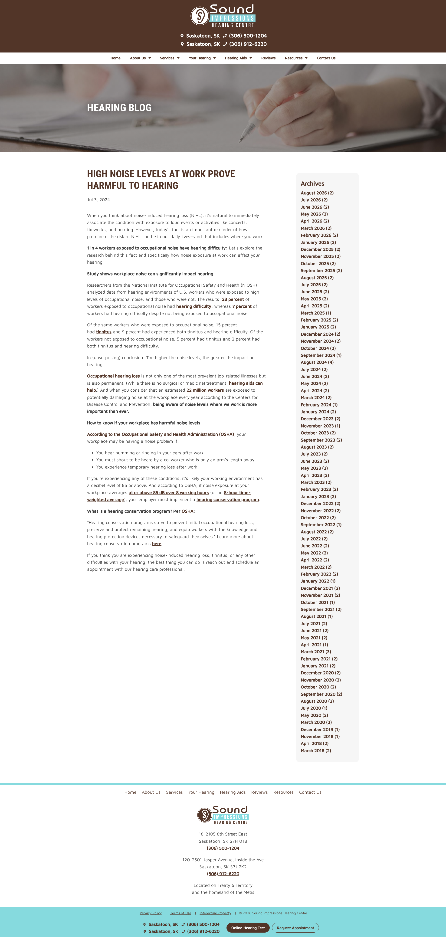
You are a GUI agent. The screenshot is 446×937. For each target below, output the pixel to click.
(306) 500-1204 (247, 36)
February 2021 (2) (319, 658)
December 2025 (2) (321, 249)
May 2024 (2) (314, 383)
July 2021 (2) (314, 623)
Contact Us (326, 58)
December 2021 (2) (320, 588)
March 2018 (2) (316, 750)
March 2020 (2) (316, 722)
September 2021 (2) (321, 609)
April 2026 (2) (315, 220)
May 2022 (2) (314, 552)
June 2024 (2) (315, 376)
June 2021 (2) (315, 630)
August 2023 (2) (317, 446)
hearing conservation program (228, 499)
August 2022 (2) (317, 531)
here (156, 543)
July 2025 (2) (314, 284)
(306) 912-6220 (247, 44)
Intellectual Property (215, 913)
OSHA (187, 511)
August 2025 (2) (317, 277)
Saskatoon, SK (202, 36)
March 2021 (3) (316, 651)
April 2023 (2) (315, 475)
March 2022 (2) (316, 567)
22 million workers (205, 390)
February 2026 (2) (319, 235)
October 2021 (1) (318, 602)
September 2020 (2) (321, 694)
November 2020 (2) (321, 679)
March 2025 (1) (316, 312)
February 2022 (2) (319, 574)
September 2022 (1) (321, 524)
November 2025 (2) (321, 256)
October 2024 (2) (318, 348)
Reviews (268, 58)
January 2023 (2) (318, 496)
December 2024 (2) (321, 334)
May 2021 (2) (314, 637)
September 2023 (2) (321, 439)
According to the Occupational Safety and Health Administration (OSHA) (160, 434)
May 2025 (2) (314, 298)
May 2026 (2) (314, 213)
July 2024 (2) (314, 369)
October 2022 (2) (318, 517)
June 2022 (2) (315, 545)
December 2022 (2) (321, 503)
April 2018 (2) (315, 743)
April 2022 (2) (315, 559)
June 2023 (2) (315, 461)
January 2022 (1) (318, 580)
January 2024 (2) (318, 411)
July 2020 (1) (314, 708)
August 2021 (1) (317, 616)
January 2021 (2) (318, 665)
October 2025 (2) (318, 263)
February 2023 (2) (319, 489)
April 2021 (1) (314, 644)
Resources (294, 58)
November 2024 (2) (321, 341)
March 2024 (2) (316, 397)
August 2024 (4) (317, 362)
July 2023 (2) (314, 453)
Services (167, 58)
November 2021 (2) (320, 595)
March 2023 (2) (316, 482)
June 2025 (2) (315, 291)
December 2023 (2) (321, 418)
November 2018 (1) (320, 736)
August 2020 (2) (317, 701)
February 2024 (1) (319, 404)
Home (116, 58)
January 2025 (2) (318, 326)
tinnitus (104, 331)
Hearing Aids (236, 58)
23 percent (233, 299)
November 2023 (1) (320, 425)
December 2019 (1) (320, 729)
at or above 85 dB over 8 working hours (169, 492)
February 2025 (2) (319, 319)
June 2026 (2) (315, 207)
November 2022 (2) (321, 510)
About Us (138, 58)
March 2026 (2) (316, 228)
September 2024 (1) (321, 355)
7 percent (242, 306)
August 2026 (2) (317, 192)
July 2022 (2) (314, 538)
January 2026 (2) (318, 242)
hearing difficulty (193, 306)
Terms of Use (180, 913)
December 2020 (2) (321, 672)
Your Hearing (200, 58)
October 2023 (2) (318, 432)
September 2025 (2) (321, 270)
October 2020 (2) (318, 686)
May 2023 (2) (314, 468)
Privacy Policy (151, 913)
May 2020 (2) (314, 715)
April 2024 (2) (315, 390)
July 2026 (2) (314, 199)
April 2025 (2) (315, 305)
